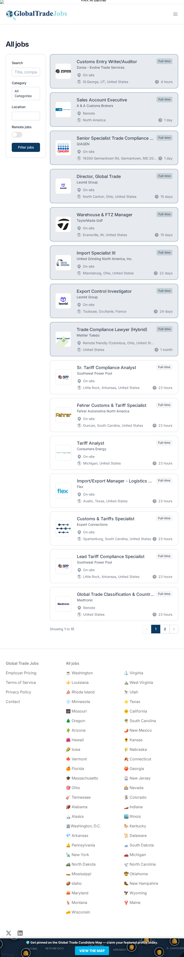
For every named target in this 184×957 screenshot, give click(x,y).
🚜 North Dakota (81, 864)
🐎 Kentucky (135, 826)
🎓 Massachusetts (82, 778)
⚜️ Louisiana (77, 682)
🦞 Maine (132, 902)
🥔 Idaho (74, 883)
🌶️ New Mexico (138, 730)
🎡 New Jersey (137, 778)
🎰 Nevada (134, 787)
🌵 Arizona (76, 730)
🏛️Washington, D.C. (83, 826)
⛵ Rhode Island (80, 692)
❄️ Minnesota (78, 701)
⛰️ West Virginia (138, 682)
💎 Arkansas (77, 835)
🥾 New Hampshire (141, 883)
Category (19, 83)
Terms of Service (21, 682)
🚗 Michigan (135, 854)
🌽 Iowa (73, 749)
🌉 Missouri (76, 711)
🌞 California (135, 711)
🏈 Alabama (76, 806)
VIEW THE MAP (92, 951)
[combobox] (26, 116)
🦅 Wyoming (135, 893)
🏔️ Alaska (75, 816)
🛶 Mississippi (78, 873)
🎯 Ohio (73, 787)
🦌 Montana (76, 902)
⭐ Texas (132, 701)
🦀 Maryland (77, 893)
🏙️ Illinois (132, 816)
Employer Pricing (21, 672)
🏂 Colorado (135, 797)
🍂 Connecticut (137, 759)
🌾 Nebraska (135, 749)
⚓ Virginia (133, 672)
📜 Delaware (135, 835)
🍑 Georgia (134, 768)
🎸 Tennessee (78, 797)
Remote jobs (22, 127)
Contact (13, 701)
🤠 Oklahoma (136, 873)
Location (18, 107)
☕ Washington (79, 672)
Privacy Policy (18, 692)
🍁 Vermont (76, 759)
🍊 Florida (75, 768)
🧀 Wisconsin (78, 912)
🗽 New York (77, 854)
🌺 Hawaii (75, 739)
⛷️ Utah (131, 692)
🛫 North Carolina (140, 864)
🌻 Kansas (133, 739)
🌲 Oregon (75, 720)
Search (17, 63)
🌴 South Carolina (140, 720)
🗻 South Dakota (139, 845)
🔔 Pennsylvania (80, 845)
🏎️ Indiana (133, 806)
